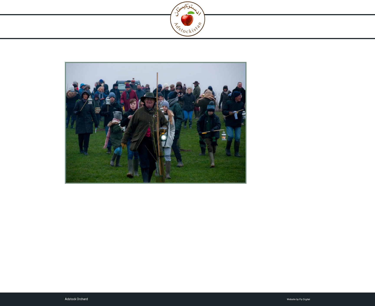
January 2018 (264, 223)
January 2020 (264, 183)
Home (115, 7)
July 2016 (262, 244)
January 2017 (264, 240)
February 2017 (265, 236)
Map (166, 7)
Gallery (149, 7)
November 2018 (266, 205)
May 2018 (262, 218)
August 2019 (264, 188)
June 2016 (262, 249)
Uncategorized (265, 94)
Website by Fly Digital (298, 299)
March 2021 (263, 166)
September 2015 (267, 266)
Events (260, 81)
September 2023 (267, 144)
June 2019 (262, 192)
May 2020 (262, 179)
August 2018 (264, 210)
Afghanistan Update (269, 72)
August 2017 (264, 227)
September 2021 (267, 162)
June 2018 (262, 214)
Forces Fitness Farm (269, 86)
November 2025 (266, 123)
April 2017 (262, 231)
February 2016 (265, 262)
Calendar (237, 7)
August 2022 (264, 153)
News (218, 7)
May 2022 (262, 157)
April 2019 (262, 196)
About (132, 7)
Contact (258, 7)
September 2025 (267, 127)
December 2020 (266, 170)
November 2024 (266, 131)
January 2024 (264, 140)
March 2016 (263, 257)
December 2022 (266, 149)
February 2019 (265, 201)
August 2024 (264, 136)
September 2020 (267, 175)
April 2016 (262, 253)
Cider (259, 77)
